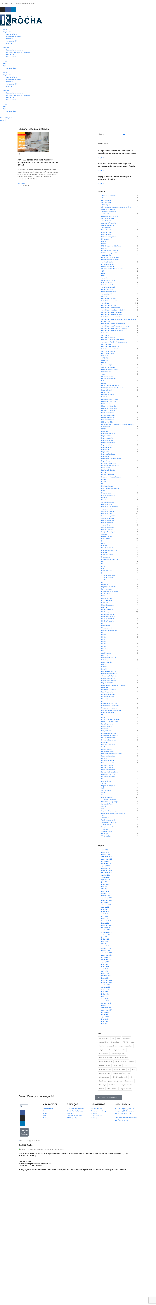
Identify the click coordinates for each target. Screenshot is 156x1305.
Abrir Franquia (106, 202)
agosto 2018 (105, 989)
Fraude (103, 500)
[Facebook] (8, 9)
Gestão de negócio (107, 513)
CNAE (103, 273)
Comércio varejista (107, 285)
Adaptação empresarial (108, 211)
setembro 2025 (106, 863)
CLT (102, 271)
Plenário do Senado (107, 712)
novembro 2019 (106, 955)
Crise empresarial (107, 376)
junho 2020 (105, 939)
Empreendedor (106, 436)
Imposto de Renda (107, 548)
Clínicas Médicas (11, 34)
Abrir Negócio (105, 205)
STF (102, 808)
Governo (104, 534)
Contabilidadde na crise (109, 301)
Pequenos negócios (108, 696)
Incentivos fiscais (107, 555)
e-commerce (105, 426)
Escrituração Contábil (108, 470)
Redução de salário (107, 763)
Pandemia (104, 687)
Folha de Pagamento (108, 495)
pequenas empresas (115, 1081)
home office (117, 1065)
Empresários (105, 452)
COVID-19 (104, 358)
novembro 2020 (106, 927)
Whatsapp (104, 834)
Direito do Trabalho (107, 413)
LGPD (103, 596)
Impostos (104, 552)
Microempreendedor (108, 628)
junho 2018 (105, 994)
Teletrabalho (105, 818)
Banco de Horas (106, 232)
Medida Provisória (107, 612)
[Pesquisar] (124, 134)
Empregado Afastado (108, 442)
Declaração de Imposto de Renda (112, 388)
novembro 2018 (106, 982)
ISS (102, 573)
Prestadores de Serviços (109, 735)
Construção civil (106, 294)
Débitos (103, 383)
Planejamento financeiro (109, 703)
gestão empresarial (105, 1061)
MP (102, 632)
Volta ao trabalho (106, 831)
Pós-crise (104, 728)
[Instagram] (2, 9)
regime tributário (127, 1085)
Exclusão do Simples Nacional (111, 477)
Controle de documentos (109, 349)
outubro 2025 (105, 861)
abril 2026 (104, 850)
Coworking (104, 360)
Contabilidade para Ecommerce (111, 314)
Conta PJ (104, 296)
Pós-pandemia (106, 731)
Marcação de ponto (107, 605)
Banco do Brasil (106, 234)
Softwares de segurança (109, 802)
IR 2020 (103, 566)
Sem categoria (106, 790)
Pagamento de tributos (109, 680)
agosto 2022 (105, 879)
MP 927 (103, 637)
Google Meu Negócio (108, 532)
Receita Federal (106, 749)
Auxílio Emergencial (107, 225)
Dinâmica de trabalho (108, 410)
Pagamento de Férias (108, 678)
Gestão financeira (107, 522)
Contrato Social (106, 344)
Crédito (103, 362)
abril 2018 (104, 998)
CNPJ (103, 275)
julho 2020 (104, 937)
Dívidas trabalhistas (107, 420)
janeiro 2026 (105, 854)
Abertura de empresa (108, 195)
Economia (104, 431)
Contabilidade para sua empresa (112, 330)
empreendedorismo (125, 1046)
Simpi (103, 795)
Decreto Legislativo (107, 394)
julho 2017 (104, 1019)
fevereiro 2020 (106, 948)
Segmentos (7, 32)
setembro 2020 (106, 932)
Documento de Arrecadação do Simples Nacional (117, 424)
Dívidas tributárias (107, 422)
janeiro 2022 (105, 895)
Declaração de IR (106, 390)
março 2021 (105, 918)
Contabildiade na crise (108, 298)
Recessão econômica (108, 751)
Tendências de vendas (108, 820)
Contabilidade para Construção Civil (113, 310)
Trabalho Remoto (106, 824)
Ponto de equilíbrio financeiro (111, 719)
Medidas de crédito (107, 614)
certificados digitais (107, 264)
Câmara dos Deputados (109, 253)
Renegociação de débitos (109, 772)
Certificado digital (107, 262)
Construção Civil (11, 41)
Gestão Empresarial (107, 520)
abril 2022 (104, 889)
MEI (102, 623)
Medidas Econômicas (108, 616)
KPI (102, 582)
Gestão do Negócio (107, 518)
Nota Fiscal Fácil (106, 662)
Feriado (103, 481)
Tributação (104, 829)
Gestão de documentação (109, 506)
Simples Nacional (106, 797)
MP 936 (103, 641)
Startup (103, 806)
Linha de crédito (106, 598)
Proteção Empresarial (108, 744)
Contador (104, 333)
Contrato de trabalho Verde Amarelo (113, 339)
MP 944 (103, 644)
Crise (103, 374)
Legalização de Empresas (14, 50)
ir (128, 1069)
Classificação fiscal (107, 266)
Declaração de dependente (110, 385)
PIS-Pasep (104, 699)
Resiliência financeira (108, 774)
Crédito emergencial (108, 367)
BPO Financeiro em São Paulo (111, 246)
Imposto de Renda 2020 (109, 550)
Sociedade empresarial (108, 799)
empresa (116, 1050)
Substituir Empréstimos (109, 811)
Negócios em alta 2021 (108, 657)
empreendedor (112, 1046)
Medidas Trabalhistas (108, 619)
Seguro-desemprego (108, 786)
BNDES (103, 243)
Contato (5, 66)
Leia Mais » (21, 183)
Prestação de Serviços (108, 733)
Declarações (105, 392)
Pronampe (104, 742)
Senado (103, 792)
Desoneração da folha (108, 401)
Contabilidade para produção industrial (114, 328)
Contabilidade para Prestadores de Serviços (115, 326)
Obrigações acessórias (108, 671)
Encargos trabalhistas (108, 463)
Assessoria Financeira (108, 223)
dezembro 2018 (106, 980)
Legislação (104, 584)
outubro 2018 (105, 985)
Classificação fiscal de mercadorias (112, 269)
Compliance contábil (108, 287)
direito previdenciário (108, 415)
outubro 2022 (105, 875)
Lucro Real (104, 603)
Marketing (104, 607)
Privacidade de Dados (108, 738)
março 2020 (105, 946)
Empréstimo (105, 456)
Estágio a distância (107, 474)
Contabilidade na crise (108, 305)
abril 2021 (104, 916)
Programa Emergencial (108, 740)
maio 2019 (104, 969)
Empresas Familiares (108, 454)
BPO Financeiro (11, 57)
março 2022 (105, 891)
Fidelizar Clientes (107, 486)
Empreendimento (107, 440)
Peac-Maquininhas (107, 692)
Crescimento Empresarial (109, 369)
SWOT (103, 815)
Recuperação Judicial (108, 756)
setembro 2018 (106, 987)
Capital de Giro (106, 255)
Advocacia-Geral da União (109, 216)
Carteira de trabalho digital (110, 259)
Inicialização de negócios (109, 559)
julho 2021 (104, 909)
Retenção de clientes (108, 776)
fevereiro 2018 (106, 1003)
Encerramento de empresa (110, 465)
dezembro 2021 (106, 898)
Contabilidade (10, 54)
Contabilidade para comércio (110, 307)
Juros (133, 1069)
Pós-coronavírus (106, 726)
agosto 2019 (105, 962)
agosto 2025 (105, 866)
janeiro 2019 (105, 978)
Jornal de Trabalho (107, 577)
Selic (102, 788)
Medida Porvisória (107, 609)
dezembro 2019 (106, 953)
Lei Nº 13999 (105, 593)
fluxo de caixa (103, 1054)
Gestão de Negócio (105, 1057)
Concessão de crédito (108, 291)
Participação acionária (108, 689)
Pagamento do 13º (107, 683)
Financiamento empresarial (110, 488)
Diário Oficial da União (108, 406)
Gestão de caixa (106, 504)
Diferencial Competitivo (109, 408)
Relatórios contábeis (108, 770)
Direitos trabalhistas (108, 417)
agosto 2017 (105, 1017)
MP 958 (103, 646)
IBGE (102, 541)
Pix (102, 701)
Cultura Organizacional (108, 378)
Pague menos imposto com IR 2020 (113, 685)
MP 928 (103, 639)
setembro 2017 (106, 1014)
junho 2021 (105, 911)
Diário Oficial (105, 404)
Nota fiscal (104, 660)
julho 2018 (104, 991)
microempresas (104, 1077)
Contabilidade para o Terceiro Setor (113, 323)
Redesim (104, 758)
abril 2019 (104, 971)
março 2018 (105, 1001)
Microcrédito (105, 625)
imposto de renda (105, 1069)
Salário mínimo (106, 781)
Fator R (103, 479)
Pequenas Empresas (108, 694)
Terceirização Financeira (109, 822)
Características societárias (110, 257)
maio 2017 (104, 1023)
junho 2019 (105, 966)
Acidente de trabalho (108, 209)
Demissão (104, 397)
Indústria (9, 43)
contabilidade (103, 1042)
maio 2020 (104, 941)
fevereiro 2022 (106, 893)
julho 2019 (104, 964)
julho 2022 (104, 882)
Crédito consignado (107, 365)
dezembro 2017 (106, 1007)
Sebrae (103, 783)
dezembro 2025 (106, 857)
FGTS (103, 484)
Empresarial (105, 449)
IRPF (102, 568)
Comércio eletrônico (108, 280)
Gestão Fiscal (105, 525)
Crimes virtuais (106, 372)
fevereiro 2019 (106, 975)
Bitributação (105, 239)
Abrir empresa (106, 200)
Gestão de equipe (107, 509)
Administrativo (106, 214)
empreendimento (105, 1050)
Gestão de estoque (107, 511)
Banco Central (106, 230)
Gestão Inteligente (107, 527)
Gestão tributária (106, 529)
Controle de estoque (108, 351)
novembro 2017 (106, 1010)
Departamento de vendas (109, 399)
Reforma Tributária (107, 765)
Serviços (6, 48)
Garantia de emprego (108, 502)
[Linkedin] (13, 9)
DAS (102, 381)
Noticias (104, 667)
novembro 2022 (106, 873)
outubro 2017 (105, 1012)
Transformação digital (108, 827)
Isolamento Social (107, 571)
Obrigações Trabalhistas (109, 676)
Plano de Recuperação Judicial (111, 710)
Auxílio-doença (106, 227)
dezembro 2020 (106, 925)
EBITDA (103, 429)
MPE (102, 651)
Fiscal (103, 490)
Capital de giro (104, 1038)
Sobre (5, 61)
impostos (117, 1069)
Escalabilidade (106, 468)
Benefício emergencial (108, 237)
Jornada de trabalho (108, 575)
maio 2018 (104, 996)
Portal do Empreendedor (109, 722)
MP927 (103, 648)
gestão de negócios (121, 1057)
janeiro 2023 (105, 868)
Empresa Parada (106, 447)
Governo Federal (106, 536)
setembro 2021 (106, 905)
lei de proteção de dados (109, 591)
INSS (102, 561)
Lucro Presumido (106, 600)
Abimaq (103, 198)
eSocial (103, 472)
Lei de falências (106, 589)
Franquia (104, 497)
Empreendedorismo (107, 438)
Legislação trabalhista (108, 587)
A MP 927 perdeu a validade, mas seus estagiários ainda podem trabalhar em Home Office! (38, 162)
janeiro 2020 (105, 950)
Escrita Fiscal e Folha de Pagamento (18, 52)
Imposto (104, 545)
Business (104, 248)
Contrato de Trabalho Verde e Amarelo (114, 342)
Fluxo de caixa (106, 493)
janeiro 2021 (105, 923)
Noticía (103, 664)
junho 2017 (105, 1021)
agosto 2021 (105, 907)
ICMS (103, 543)
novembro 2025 (106, 859)
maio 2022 (104, 886)
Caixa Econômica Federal (109, 250)
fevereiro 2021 (106, 921)
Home (5, 29)
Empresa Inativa (106, 445)
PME (102, 715)
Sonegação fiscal (106, 804)
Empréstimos (105, 461)
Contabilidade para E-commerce (111, 312)
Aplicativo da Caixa (107, 218)
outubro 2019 (105, 957)
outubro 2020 (105, 930)
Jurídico (104, 580)
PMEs (103, 717)
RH (102, 779)
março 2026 (105, 852)
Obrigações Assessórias (109, 673)
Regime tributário (107, 767)
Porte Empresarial (107, 724)
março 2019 (105, 973)
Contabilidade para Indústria (110, 317)
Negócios (104, 655)
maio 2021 (104, 914)
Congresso (126, 1038)
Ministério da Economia (109, 630)
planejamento (128, 1081)
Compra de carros (107, 289)
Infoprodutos (105, 557)
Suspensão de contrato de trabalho (113, 813)
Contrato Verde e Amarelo (110, 346)
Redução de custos (107, 760)
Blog (4, 63)
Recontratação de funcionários (111, 754)
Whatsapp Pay (106, 836)
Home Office (105, 539)
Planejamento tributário (109, 708)
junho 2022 (105, 884)
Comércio (9, 38)
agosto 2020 (105, 934)
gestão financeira (120, 1061)
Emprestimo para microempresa (111, 458)
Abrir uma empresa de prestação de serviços (116, 207)
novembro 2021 (106, 900)
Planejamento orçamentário (110, 705)
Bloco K (103, 241)
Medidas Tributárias (107, 621)
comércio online (106, 282)
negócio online (106, 653)
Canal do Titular (11, 68)
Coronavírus (105, 356)
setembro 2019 (106, 959)
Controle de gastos (107, 353)
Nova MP (104, 669)
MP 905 (103, 635)
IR (102, 564)
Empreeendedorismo (108, 433)
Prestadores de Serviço (14, 36)
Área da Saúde (106, 221)
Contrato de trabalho (108, 337)
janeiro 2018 (105, 1005)
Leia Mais (101, 158)
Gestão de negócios (108, 516)
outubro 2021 (105, 902)
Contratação (105, 335)
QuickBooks (105, 747)
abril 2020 (104, 943)
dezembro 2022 (106, 870)
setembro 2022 (106, 877)
